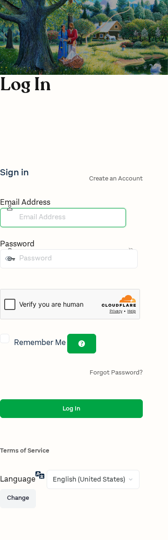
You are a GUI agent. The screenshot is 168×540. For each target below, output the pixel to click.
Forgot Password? (116, 372)
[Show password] (6, 277)
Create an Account (116, 178)
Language (17, 479)
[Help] (81, 343)
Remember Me (40, 343)
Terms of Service (24, 450)
